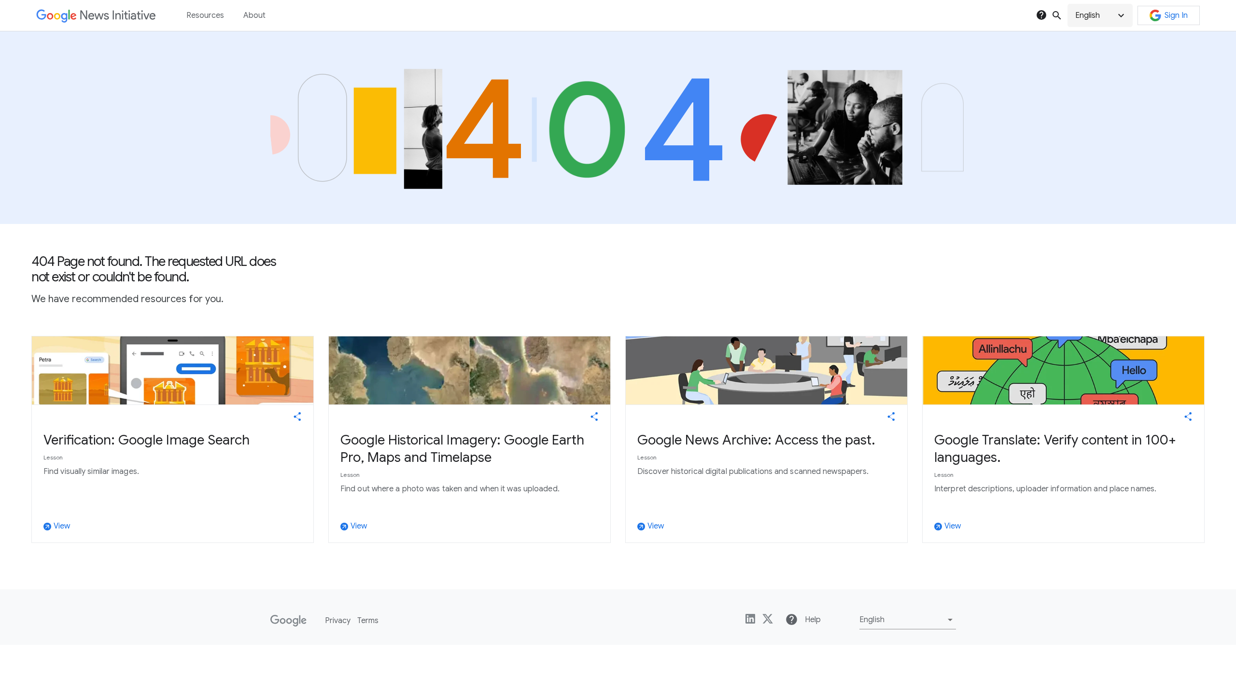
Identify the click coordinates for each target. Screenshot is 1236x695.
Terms (368, 621)
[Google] (288, 620)
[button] (1100, 15)
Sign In (1176, 15)
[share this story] (297, 416)
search (1057, 15)
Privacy (338, 621)
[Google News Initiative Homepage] (95, 15)
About (254, 15)
